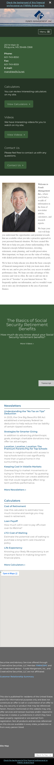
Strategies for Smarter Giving (20, 431)
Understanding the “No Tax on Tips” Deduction (24, 412)
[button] (44, 31)
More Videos (27, 344)
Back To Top (42, 755)
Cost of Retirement (15, 506)
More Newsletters (15, 489)
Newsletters (12, 405)
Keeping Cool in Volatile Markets (22, 466)
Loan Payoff (11, 521)
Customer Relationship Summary (17, 676)
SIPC (45, 665)
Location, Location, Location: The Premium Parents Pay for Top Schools (25, 447)
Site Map (4, 746)
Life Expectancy (13, 548)
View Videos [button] (14, 134)
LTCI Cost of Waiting (15, 533)
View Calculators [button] (17, 104)
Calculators (12, 500)
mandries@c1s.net (14, 71)
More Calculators (14, 564)
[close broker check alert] (50, 2)
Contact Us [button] (14, 165)
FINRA (39, 665)
